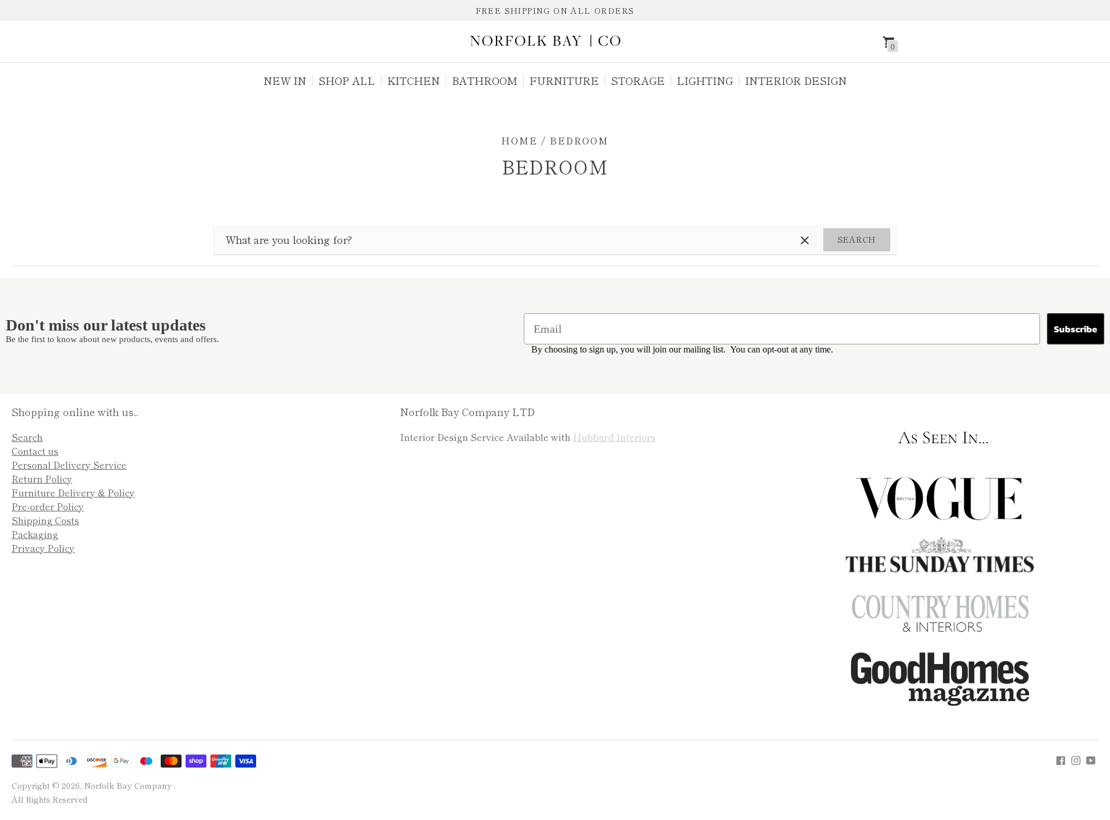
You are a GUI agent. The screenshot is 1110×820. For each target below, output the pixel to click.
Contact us (35, 451)
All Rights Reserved (49, 799)
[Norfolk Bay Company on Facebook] (1060, 758)
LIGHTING (705, 80)
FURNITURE (564, 80)
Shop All (347, 80)
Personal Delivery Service (69, 465)
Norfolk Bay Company (129, 785)
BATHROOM (484, 80)
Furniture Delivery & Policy (73, 492)
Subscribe (1075, 329)
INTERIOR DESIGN (796, 80)
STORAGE (638, 80)
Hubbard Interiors (614, 437)
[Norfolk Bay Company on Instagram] (1076, 758)
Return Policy (42, 478)
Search (857, 239)
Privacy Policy (43, 548)
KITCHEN (413, 80)
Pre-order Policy (48, 506)
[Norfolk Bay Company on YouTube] (1091, 758)
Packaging (35, 534)
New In (285, 80)
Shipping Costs (45, 520)
